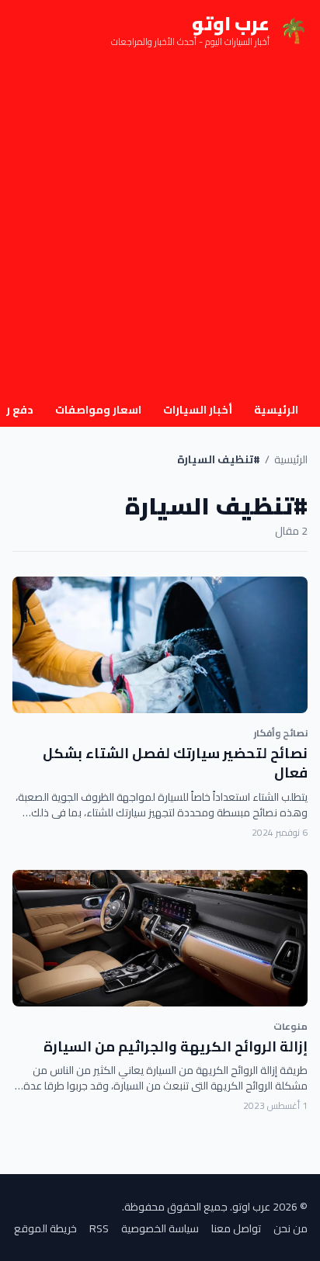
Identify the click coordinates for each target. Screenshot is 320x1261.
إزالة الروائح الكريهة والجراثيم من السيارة (175, 1046)
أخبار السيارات (197, 410)
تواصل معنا (236, 1228)
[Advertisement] (160, 228)
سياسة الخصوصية (160, 1228)
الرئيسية (276, 410)
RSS (99, 1228)
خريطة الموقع (45, 1228)
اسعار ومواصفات (98, 410)
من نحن (290, 1228)
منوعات (290, 1026)
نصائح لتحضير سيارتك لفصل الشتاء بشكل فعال (175, 762)
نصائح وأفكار (281, 733)
